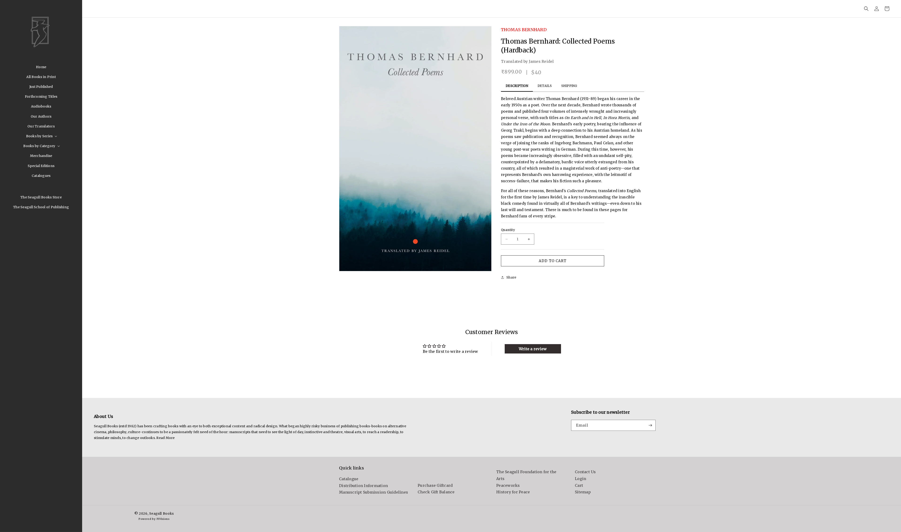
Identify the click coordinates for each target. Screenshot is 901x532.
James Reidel (541, 61)
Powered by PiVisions (154, 519)
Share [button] (511, 277)
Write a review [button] (533, 348)
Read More (165, 438)
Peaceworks (508, 485)
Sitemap (583, 492)
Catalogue (348, 478)
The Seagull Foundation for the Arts (526, 475)
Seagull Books (161, 514)
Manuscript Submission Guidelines (373, 492)
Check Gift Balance (436, 492)
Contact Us (585, 471)
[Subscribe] (650, 425)
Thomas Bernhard (524, 29)
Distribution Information (363, 485)
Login (580, 478)
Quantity (508, 230)
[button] (41, 136)
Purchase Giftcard (435, 485)
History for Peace (513, 492)
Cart (579, 485)
